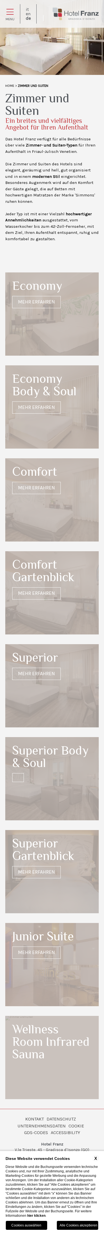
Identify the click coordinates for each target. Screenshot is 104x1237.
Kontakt (34, 1119)
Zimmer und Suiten (33, 86)
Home (9, 86)
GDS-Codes (36, 1132)
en (28, 14)
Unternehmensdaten (41, 1126)
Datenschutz (61, 1119)
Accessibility (65, 1132)
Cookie (76, 1126)
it (27, 9)
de (28, 18)
